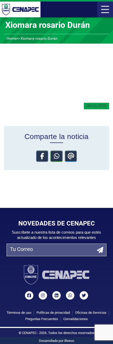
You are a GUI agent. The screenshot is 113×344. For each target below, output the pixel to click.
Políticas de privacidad (53, 313)
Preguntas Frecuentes (41, 319)
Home (11, 39)
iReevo (69, 341)
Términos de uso (19, 313)
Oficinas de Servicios (90, 313)
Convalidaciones (75, 319)
